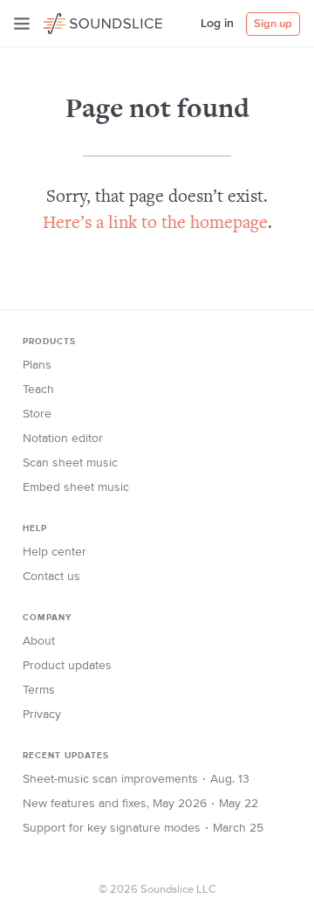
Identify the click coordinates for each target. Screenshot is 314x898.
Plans (37, 365)
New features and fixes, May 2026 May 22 (140, 804)
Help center (54, 552)
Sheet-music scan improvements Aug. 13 (136, 779)
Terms (39, 690)
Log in (217, 23)
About (39, 641)
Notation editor (63, 438)
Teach (38, 389)
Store (37, 414)
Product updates (67, 666)
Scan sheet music (70, 463)
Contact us (51, 576)
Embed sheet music (76, 487)
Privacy (42, 714)
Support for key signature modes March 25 (143, 828)
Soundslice (77, 21)
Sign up (273, 24)
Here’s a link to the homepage (155, 224)
